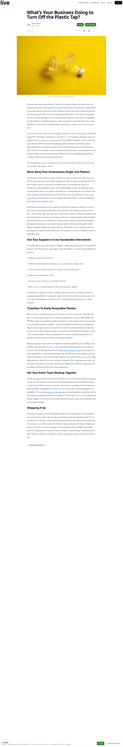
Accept (100, 743)
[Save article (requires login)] (89, 31)
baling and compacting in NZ (70, 350)
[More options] (94, 31)
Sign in (118, 3)
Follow (80, 25)
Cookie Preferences (113, 743)
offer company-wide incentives (54, 392)
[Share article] (84, 31)
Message (92, 25)
